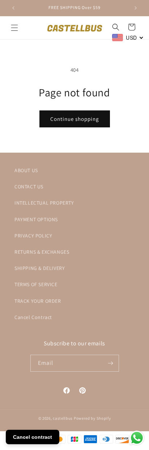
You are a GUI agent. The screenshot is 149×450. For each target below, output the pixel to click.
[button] (14, 28)
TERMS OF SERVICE (36, 284)
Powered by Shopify (92, 418)
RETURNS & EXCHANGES (41, 252)
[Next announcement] (136, 8)
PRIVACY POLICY (33, 235)
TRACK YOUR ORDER (37, 301)
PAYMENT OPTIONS (36, 219)
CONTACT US (28, 186)
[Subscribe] (111, 363)
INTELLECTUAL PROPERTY (44, 203)
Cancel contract (32, 437)
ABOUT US (26, 170)
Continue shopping (74, 118)
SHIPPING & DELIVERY (39, 268)
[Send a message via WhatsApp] (136, 437)
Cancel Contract (33, 317)
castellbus (63, 418)
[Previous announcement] (13, 8)
